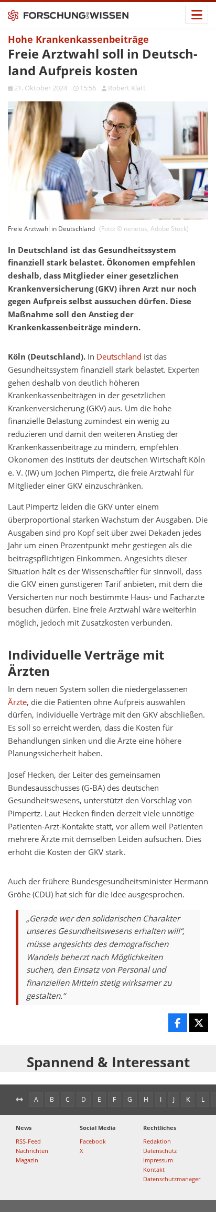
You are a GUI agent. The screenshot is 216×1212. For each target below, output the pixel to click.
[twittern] (198, 1022)
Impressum (158, 1160)
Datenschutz (160, 1151)
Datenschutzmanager (171, 1179)
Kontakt (154, 1169)
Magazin (27, 1160)
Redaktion (157, 1141)
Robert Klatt (127, 88)
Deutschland (119, 356)
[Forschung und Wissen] (68, 15)
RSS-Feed (28, 1141)
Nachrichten (32, 1151)
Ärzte (17, 702)
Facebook (93, 1141)
